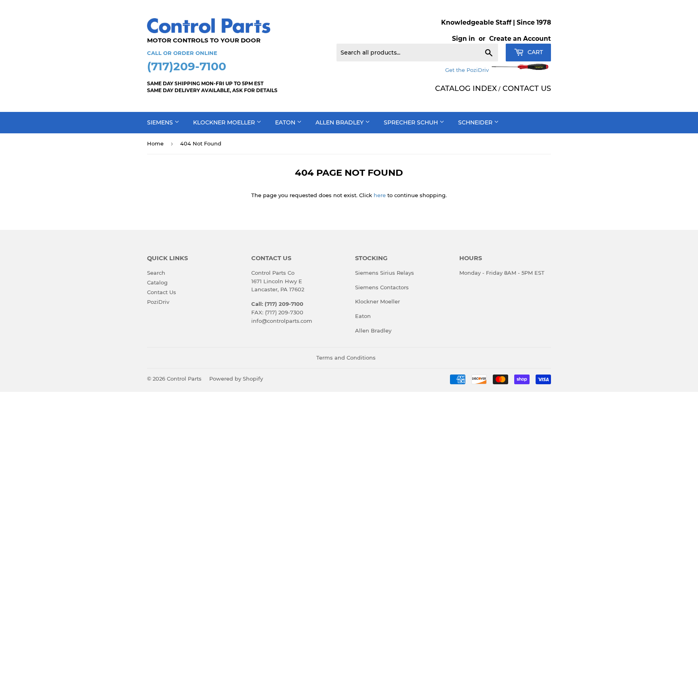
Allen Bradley (340, 122)
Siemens (160, 122)
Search (156, 272)
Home (155, 143)
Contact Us (161, 292)
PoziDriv (158, 302)
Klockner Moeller (224, 122)
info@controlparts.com (281, 321)
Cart (534, 52)
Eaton (286, 122)
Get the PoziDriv (467, 70)
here (380, 195)
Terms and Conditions (346, 357)
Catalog (157, 282)
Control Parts (184, 378)
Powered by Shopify (236, 378)
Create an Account (520, 38)
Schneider (476, 122)
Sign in (463, 38)
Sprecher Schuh (411, 122)
